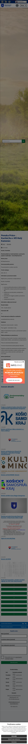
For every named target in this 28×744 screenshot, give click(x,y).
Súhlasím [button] (14, 736)
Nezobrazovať (19, 362)
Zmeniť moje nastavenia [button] (14, 739)
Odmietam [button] (14, 742)
